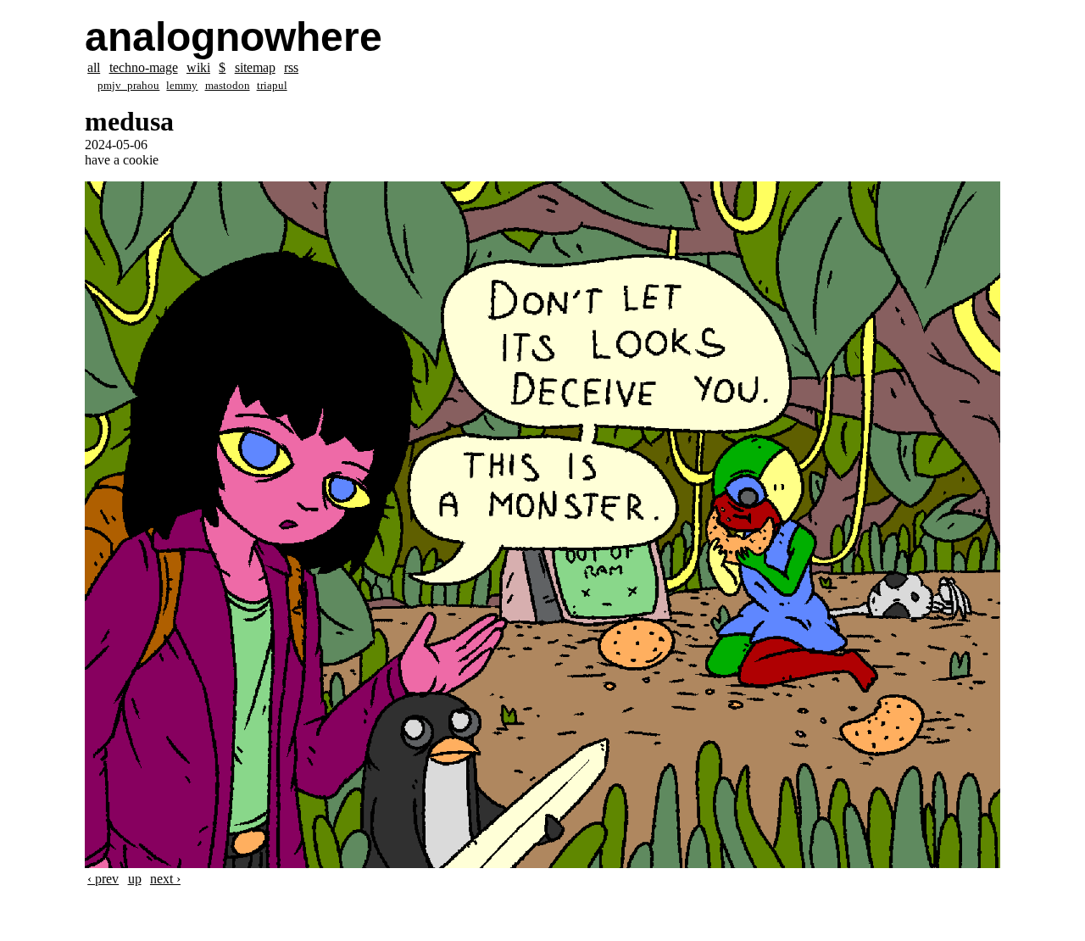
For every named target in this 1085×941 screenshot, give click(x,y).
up (135, 878)
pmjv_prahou (128, 86)
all (93, 67)
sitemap (255, 67)
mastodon (227, 86)
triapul (272, 86)
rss (291, 67)
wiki (198, 67)
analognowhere (233, 36)
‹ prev (103, 878)
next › (165, 878)
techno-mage (143, 67)
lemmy (182, 86)
